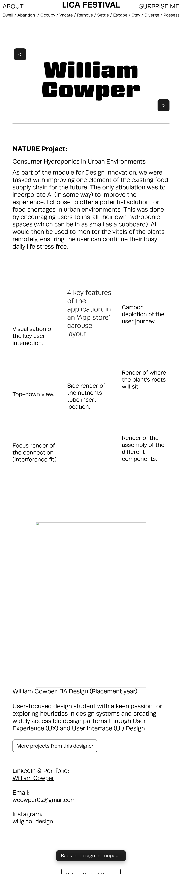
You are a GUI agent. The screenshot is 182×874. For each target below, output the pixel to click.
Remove (85, 15)
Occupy (47, 15)
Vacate (66, 15)
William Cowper (33, 778)
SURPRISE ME (159, 6)
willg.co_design (33, 821)
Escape (121, 15)
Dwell (8, 15)
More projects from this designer (54, 746)
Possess (172, 15)
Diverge (151, 15)
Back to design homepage (91, 855)
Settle (103, 15)
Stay (136, 15)
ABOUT (13, 6)
